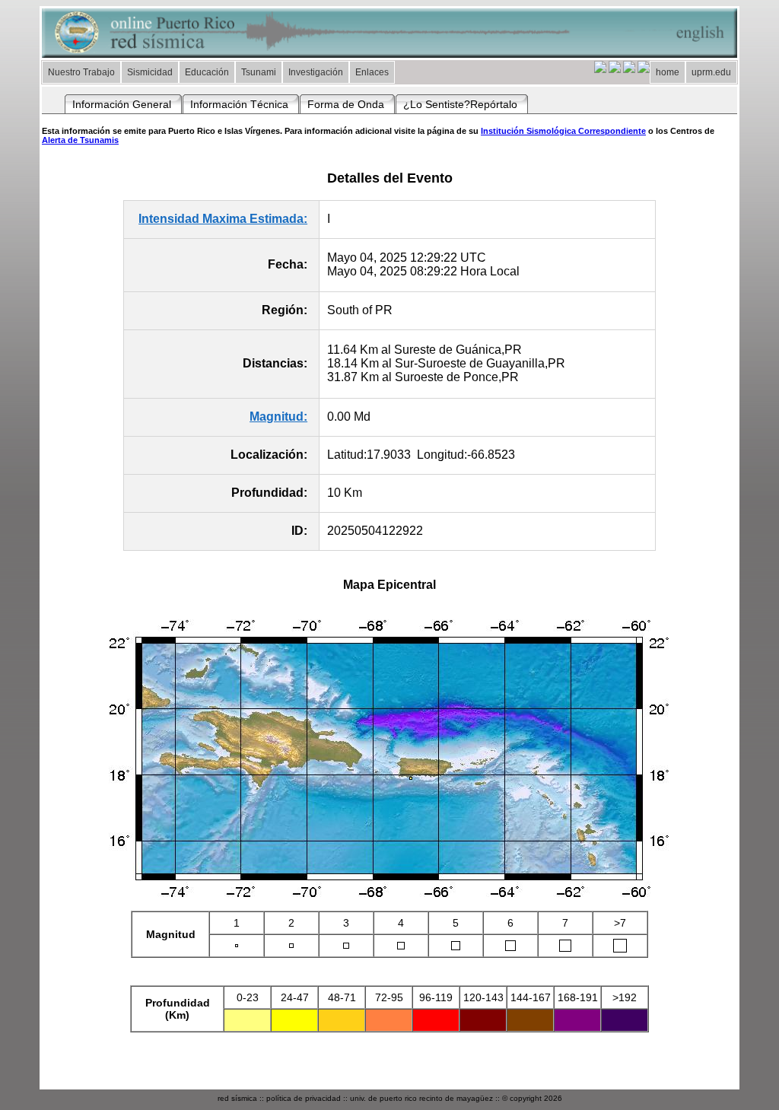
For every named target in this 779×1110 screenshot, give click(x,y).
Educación (207, 72)
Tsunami (258, 72)
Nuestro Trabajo (81, 72)
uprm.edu (711, 72)
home (667, 72)
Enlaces (372, 72)
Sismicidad (150, 72)
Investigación (315, 72)
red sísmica (237, 1098)
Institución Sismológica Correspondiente (563, 130)
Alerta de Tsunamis (80, 140)
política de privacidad (303, 1098)
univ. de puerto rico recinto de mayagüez (421, 1098)
